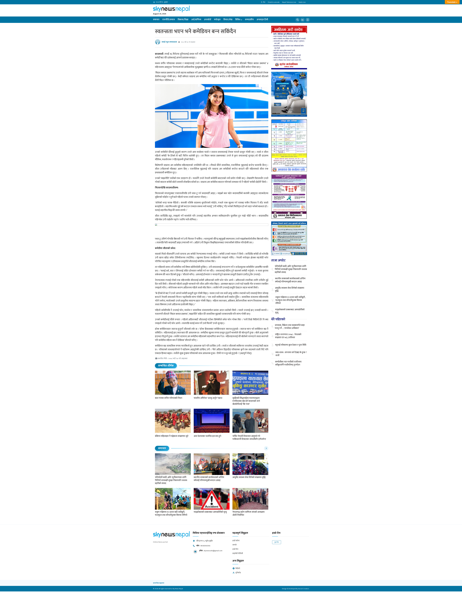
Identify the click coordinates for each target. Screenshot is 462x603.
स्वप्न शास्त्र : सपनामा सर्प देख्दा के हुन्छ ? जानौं (291, 354)
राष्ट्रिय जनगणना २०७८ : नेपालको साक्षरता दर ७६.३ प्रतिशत (288, 336)
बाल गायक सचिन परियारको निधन (168, 398)
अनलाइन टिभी (262, 19)
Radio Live (302, 2)
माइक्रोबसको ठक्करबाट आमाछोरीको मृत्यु (210, 512)
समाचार (156, 19)
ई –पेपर (263, 2)
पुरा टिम (276, 542)
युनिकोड (238, 572)
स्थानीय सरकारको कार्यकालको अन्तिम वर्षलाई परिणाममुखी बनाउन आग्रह (209, 479)
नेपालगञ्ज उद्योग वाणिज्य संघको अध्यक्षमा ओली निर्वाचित (248, 513)
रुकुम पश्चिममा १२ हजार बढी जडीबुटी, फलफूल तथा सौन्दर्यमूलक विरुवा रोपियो (171, 513)
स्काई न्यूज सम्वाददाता (169, 42)
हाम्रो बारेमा (236, 540)
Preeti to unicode (273, 2)
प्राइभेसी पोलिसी (237, 553)
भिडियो (237, 568)
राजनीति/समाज (168, 19)
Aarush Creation (303, 588)
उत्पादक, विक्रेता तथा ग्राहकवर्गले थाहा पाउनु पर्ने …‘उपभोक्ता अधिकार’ (290, 327)
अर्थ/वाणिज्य (196, 19)
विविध (237, 19)
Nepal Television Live (289, 2)
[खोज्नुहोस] (297, 19)
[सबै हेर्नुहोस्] (266, 448)
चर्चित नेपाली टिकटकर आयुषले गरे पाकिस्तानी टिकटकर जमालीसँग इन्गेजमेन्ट (249, 437)
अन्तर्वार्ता (207, 19)
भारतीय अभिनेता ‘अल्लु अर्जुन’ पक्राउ (208, 398)
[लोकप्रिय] (302, 19)
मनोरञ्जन (217, 19)
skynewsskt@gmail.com (213, 550)
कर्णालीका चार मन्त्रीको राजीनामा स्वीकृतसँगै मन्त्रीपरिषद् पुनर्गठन (288, 363)
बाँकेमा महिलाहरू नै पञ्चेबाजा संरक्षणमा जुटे (171, 436)
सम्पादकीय (249, 19)
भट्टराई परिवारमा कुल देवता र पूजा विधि (290, 345)
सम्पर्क (234, 545)
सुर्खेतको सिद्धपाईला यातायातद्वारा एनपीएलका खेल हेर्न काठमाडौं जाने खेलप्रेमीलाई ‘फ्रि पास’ (246, 401)
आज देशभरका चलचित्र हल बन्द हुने (207, 436)
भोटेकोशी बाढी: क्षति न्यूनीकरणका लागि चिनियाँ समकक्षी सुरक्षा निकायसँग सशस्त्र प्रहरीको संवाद (171, 480)
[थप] (307, 19)
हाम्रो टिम (235, 549)
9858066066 (205, 545)
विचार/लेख (227, 19)
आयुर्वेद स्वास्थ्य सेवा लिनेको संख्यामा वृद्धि (249, 477)
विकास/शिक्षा (183, 19)
